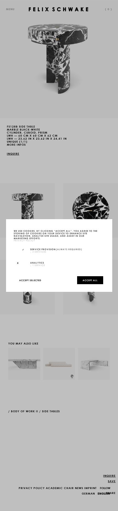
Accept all (90, 280)
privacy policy (24, 240)
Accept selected (30, 280)
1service (37, 265)
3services (38, 251)
